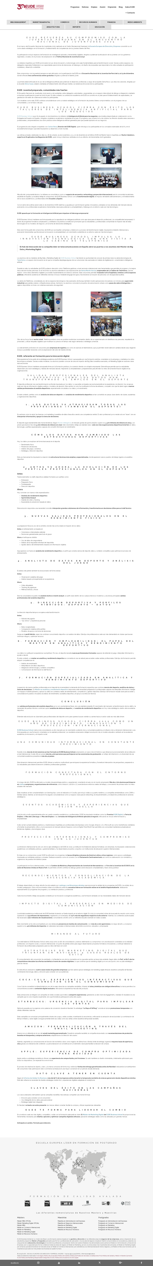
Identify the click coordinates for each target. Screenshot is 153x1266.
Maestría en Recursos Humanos (68, 1229)
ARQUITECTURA (53, 27)
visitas (21, 784)
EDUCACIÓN (100, 27)
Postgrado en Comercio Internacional (111, 1223)
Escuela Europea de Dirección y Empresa (105, 46)
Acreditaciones (94, 1256)
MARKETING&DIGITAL (41, 22)
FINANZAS (111, 22)
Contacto (131, 13)
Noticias (85, 7)
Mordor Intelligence (64, 423)
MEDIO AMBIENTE (135, 22)
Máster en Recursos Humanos (27, 1234)
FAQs (100, 1256)
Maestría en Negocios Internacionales (70, 1223)
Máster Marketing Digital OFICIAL (28, 1223)
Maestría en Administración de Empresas (71, 1221)
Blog (121, 7)
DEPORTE (76, 27)
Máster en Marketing (24, 1229)
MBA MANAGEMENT (18, 22)
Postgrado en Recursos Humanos (109, 1229)
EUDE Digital (118, 814)
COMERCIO (64, 22)
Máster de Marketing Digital (93, 1114)
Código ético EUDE (48, 1257)
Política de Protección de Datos (79, 1256)
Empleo (94, 7)
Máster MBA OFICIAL (24, 1221)
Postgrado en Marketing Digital (108, 1227)
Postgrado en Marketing (106, 1225)
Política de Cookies (63, 1256)
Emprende (112, 7)
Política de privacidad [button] (50, 1256)
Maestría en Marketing (65, 1225)
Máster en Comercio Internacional (28, 1227)
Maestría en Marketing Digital (67, 1227)
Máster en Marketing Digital (26, 1232)
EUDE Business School (24, 116)
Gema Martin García (88, 270)
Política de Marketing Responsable (31, 1257)
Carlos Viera (52, 127)
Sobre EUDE (130, 7)
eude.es (15, 1263)
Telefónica (21, 260)
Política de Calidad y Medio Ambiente (114, 1256)
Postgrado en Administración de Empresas (112, 1221)
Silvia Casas (29, 84)
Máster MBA (21, 1225)
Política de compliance (62, 1257)
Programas (75, 7)
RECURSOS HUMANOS (88, 22)
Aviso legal (39, 1256)
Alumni (102, 7)
